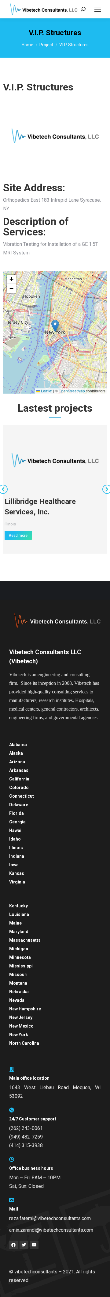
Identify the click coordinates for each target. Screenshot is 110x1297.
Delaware (18, 804)
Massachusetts (25, 940)
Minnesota (20, 957)
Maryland (18, 931)
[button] (55, 326)
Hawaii (16, 830)
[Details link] (55, 460)
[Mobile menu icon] (98, 9)
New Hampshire (25, 1008)
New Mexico (21, 1026)
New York (18, 1034)
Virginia (17, 881)
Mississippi (21, 965)
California (19, 778)
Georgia (17, 821)
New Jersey (20, 1017)
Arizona (17, 761)
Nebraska (19, 991)
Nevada (16, 1000)
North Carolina (24, 1043)
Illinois (10, 524)
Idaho (15, 839)
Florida (16, 813)
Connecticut (21, 796)
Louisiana (19, 914)
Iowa (14, 864)
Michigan (18, 948)
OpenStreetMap (72, 390)
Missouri (18, 974)
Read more (18, 535)
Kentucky (18, 905)
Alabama (18, 744)
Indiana (16, 856)
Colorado (19, 787)
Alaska (16, 753)
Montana (18, 983)
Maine (15, 923)
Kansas (16, 873)
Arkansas (18, 770)
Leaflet (46, 390)
